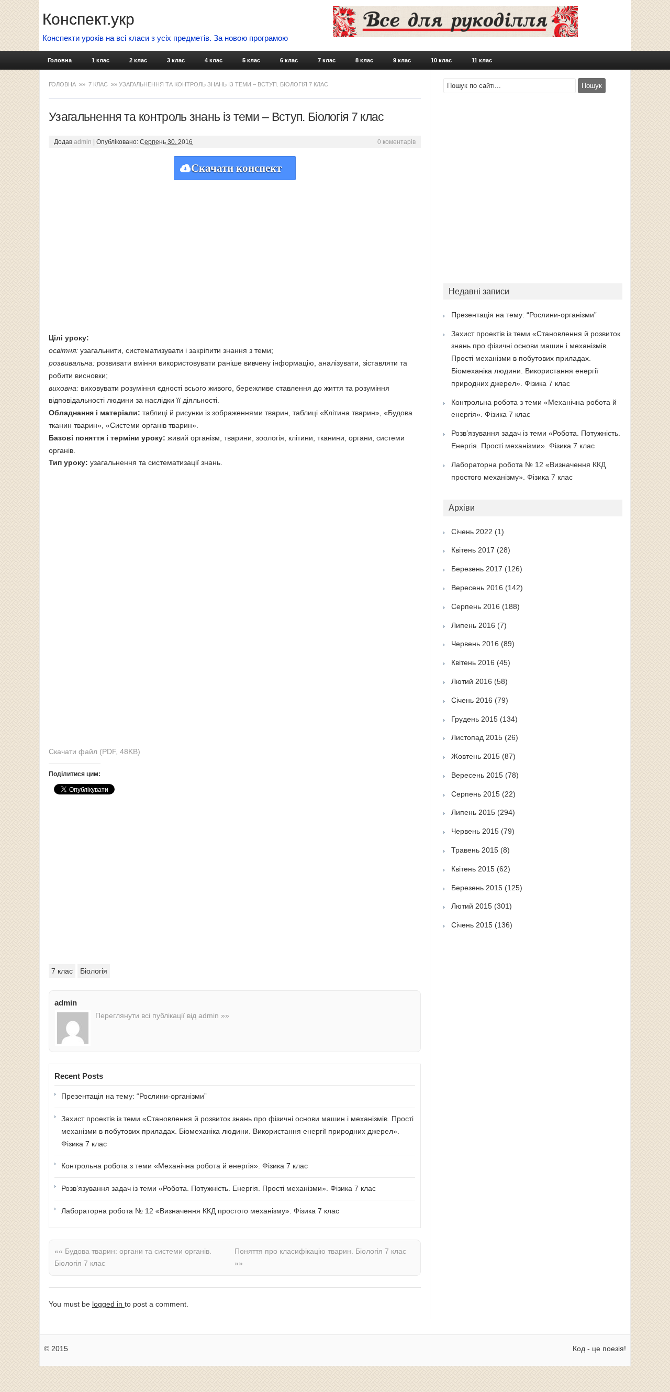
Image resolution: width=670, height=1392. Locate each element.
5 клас (251, 60)
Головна (60, 60)
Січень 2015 (472, 925)
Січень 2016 (472, 700)
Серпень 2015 (475, 794)
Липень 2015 (473, 812)
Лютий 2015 (471, 906)
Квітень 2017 (473, 550)
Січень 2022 (472, 531)
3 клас (176, 60)
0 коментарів (396, 142)
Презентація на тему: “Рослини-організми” (134, 1096)
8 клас (364, 60)
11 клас (482, 60)
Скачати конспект (236, 168)
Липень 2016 (473, 625)
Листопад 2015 (476, 737)
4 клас (213, 60)
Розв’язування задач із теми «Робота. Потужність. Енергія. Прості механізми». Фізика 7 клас (218, 1188)
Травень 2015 (474, 850)
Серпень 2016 (475, 606)
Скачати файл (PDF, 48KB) (94, 751)
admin (83, 142)
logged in (108, 1304)
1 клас (100, 60)
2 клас (138, 60)
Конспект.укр (88, 19)
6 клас (289, 60)
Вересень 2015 (477, 775)
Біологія (93, 971)
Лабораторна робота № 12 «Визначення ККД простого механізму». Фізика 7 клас (200, 1211)
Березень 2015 (476, 887)
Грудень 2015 (474, 719)
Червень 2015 (475, 831)
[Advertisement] (235, 253)
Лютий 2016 (471, 681)
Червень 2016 (475, 643)
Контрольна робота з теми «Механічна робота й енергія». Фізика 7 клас (184, 1166)
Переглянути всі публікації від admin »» (162, 1015)
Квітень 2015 (473, 869)
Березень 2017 (476, 569)
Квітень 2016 (473, 662)
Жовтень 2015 (475, 756)
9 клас (402, 60)
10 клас (441, 60)
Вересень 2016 (477, 587)
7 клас (327, 60)
